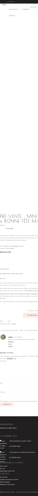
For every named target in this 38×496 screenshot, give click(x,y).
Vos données (4, 477)
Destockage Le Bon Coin (7, 471)
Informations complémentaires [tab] (11, 273)
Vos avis (2, 468)
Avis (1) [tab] (2, 278)
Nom (2, 383)
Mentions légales (5, 482)
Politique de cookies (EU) (7, 484)
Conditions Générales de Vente (9, 479)
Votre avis (3, 361)
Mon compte (3, 466)
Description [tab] (4, 269)
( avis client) (9, 228)
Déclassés (10, 248)
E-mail (2, 392)
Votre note (3, 358)
